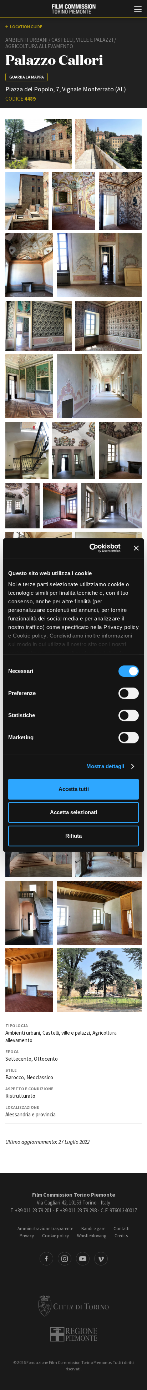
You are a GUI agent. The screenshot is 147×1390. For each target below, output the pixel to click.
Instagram (64, 1258)
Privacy (27, 1236)
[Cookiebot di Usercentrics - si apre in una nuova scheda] (91, 548)
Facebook (46, 1258)
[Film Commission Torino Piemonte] (73, 9)
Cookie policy (55, 1236)
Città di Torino (73, 1306)
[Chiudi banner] (136, 548)
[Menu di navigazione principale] (138, 10)
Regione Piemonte (73, 1334)
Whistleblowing (91, 1236)
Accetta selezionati (73, 812)
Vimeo (101, 1258)
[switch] (128, 693)
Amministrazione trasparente (45, 1229)
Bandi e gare (93, 1229)
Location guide (26, 26)
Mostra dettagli (105, 766)
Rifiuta (73, 836)
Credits (121, 1236)
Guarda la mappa (26, 77)
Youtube (83, 1258)
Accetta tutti (74, 789)
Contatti (121, 1229)
